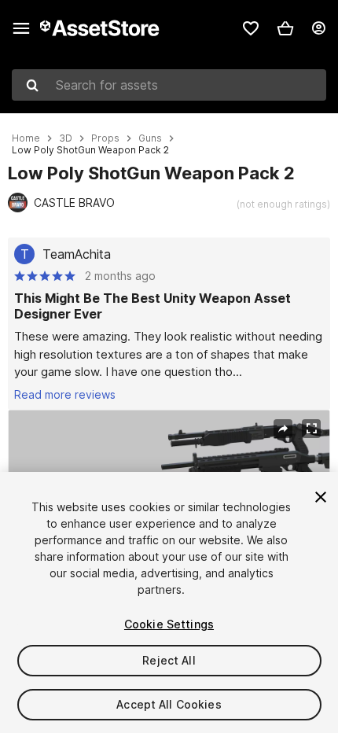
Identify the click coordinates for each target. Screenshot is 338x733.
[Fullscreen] (311, 428)
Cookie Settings (169, 624)
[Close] (320, 497)
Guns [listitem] (150, 138)
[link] (250, 28)
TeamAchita (76, 254)
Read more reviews (65, 394)
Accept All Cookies (169, 704)
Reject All (168, 660)
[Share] (283, 428)
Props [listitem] (105, 138)
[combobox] (169, 85)
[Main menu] (21, 28)
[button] (285, 28)
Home (26, 138)
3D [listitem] (65, 138)
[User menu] (318, 28)
